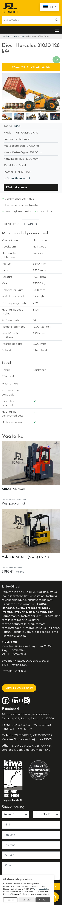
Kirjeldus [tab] (11, 224)
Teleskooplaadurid (18, 36)
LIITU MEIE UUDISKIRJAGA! (19, 688)
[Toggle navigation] (57, 30)
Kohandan (26, 900)
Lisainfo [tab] (30, 224)
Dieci (17, 125)
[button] (57, 93)
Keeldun (10, 900)
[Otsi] (56, 19)
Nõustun (42, 900)
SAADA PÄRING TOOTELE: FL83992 (31, 67)
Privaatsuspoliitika (14, 670)
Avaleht (6, 36)
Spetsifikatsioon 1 (18, 178)
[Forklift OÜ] (10, 7)
